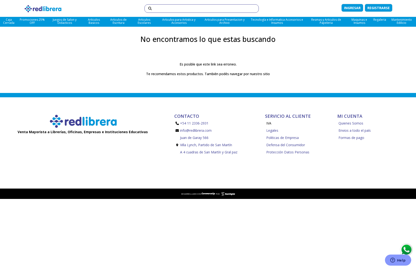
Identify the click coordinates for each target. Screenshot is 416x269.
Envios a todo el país (354, 130)
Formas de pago (351, 137)
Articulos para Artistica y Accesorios (178, 21)
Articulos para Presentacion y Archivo (225, 21)
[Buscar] (150, 8)
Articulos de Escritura (118, 21)
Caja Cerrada (8, 21)
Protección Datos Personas (287, 152)
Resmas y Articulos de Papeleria (326, 21)
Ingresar (352, 8)
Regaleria (379, 20)
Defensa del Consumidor (285, 145)
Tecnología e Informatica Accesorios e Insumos (277, 21)
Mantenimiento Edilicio (401, 21)
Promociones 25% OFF (32, 21)
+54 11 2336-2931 (194, 123)
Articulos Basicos (94, 21)
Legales (272, 130)
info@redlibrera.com (196, 130)
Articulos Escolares (144, 21)
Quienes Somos (350, 123)
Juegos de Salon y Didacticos (65, 21)
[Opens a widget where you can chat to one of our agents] (398, 261)
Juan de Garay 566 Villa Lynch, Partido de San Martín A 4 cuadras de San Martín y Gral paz (208, 144)
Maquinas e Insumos (359, 21)
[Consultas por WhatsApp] (406, 250)
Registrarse (378, 8)
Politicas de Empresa (282, 137)
